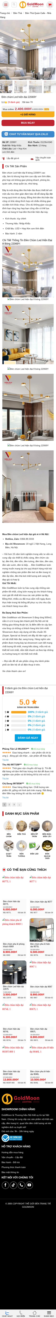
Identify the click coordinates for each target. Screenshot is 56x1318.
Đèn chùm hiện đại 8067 (41, 987)
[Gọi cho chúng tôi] (21, 1185)
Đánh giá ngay (28, 738)
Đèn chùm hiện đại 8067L (38, 1030)
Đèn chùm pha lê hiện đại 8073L (40, 945)
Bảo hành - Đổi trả (11, 1162)
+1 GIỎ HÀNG (28, 114)
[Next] (52, 50)
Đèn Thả (17, 13)
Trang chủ (5, 13)
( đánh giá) (14, 102)
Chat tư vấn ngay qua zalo (28, 134)
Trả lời (5, 760)
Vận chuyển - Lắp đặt (12, 1157)
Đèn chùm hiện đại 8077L (11, 902)
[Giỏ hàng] (49, 4)
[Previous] (3, 50)
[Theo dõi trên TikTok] (13, 1185)
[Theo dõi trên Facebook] (5, 1185)
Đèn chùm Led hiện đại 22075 (13, 987)
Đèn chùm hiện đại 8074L (11, 1030)
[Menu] (5, 5)
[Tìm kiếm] (14, 4)
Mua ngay (28, 122)
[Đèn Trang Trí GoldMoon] (31, 4)
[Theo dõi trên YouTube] (29, 1185)
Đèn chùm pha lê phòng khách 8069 (13, 945)
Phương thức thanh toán (14, 1167)
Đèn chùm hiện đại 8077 (41, 902)
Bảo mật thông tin (10, 1172)
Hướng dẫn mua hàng (12, 1152)
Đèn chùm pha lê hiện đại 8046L (40, 1072)
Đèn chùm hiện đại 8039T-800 (11, 1072)
